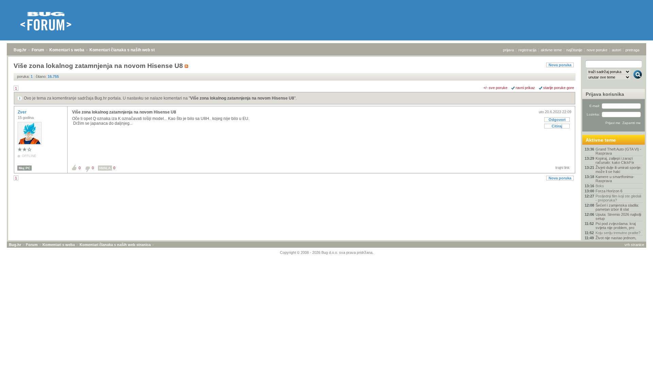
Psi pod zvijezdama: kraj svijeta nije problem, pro (616, 226)
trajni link (562, 167)
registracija (527, 50)
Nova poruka (560, 65)
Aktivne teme (601, 140)
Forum (38, 50)
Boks (600, 186)
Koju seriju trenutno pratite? (618, 233)
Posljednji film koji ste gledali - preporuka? (618, 198)
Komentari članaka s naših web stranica (128, 50)
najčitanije (574, 50)
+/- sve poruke (495, 88)
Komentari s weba (66, 50)
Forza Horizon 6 (609, 191)
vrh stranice (634, 245)
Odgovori (557, 120)
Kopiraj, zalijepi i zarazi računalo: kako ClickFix (615, 160)
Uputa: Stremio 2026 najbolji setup (618, 216)
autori (616, 50)
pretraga (632, 50)
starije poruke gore (558, 88)
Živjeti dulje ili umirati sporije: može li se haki (618, 169)
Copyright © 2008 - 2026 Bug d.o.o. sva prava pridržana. (326, 252)
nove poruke (597, 50)
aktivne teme (551, 50)
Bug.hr (20, 50)
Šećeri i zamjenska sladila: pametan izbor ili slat (617, 207)
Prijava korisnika (605, 94)
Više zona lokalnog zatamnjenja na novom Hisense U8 (242, 98)
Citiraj (557, 126)
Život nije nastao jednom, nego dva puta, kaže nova (617, 240)
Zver (23, 112)
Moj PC (24, 168)
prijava (508, 50)
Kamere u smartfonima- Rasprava (615, 179)
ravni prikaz (525, 88)
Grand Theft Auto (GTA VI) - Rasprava (618, 151)
